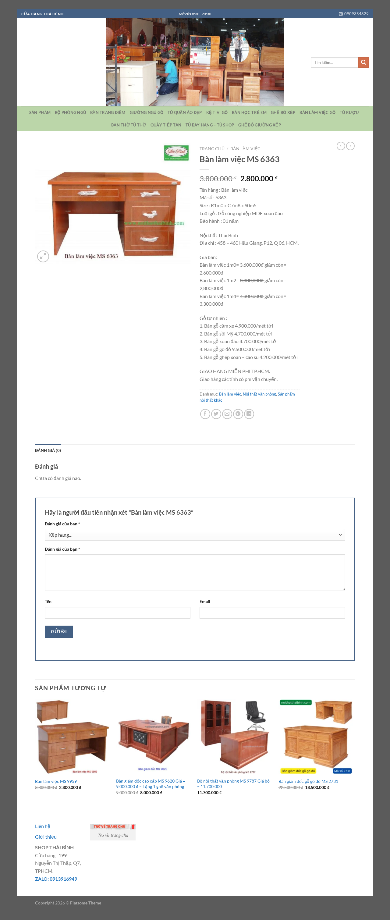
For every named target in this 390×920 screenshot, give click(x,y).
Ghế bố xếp (283, 112)
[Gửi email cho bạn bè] (227, 414)
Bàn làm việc (245, 148)
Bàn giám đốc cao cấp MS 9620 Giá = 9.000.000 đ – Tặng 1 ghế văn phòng (150, 783)
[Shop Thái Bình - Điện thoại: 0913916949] (195, 62)
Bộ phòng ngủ (70, 112)
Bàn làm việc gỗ (317, 112)
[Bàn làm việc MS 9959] (72, 736)
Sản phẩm (40, 112)
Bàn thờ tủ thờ (128, 125)
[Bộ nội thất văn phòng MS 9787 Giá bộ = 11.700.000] (234, 736)
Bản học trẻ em (249, 112)
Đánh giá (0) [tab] (48, 450)
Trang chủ (212, 148)
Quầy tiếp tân (166, 125)
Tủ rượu (349, 112)
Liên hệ (42, 826)
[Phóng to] (43, 256)
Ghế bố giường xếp (259, 125)
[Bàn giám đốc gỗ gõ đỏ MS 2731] (316, 736)
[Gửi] (363, 62)
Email (205, 601)
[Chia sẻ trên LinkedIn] (249, 414)
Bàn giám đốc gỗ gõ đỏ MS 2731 (308, 781)
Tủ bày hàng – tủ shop (210, 125)
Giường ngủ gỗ (146, 112)
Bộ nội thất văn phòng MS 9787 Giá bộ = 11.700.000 (233, 783)
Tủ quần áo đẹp (185, 112)
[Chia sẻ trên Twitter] (216, 414)
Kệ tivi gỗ (217, 112)
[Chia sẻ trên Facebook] (205, 414)
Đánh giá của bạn (62, 523)
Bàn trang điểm (108, 112)
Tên (48, 601)
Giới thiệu (46, 837)
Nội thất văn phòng (259, 394)
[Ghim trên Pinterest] (238, 414)
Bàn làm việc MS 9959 (56, 781)
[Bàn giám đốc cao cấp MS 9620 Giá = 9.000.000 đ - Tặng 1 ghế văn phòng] (153, 736)
